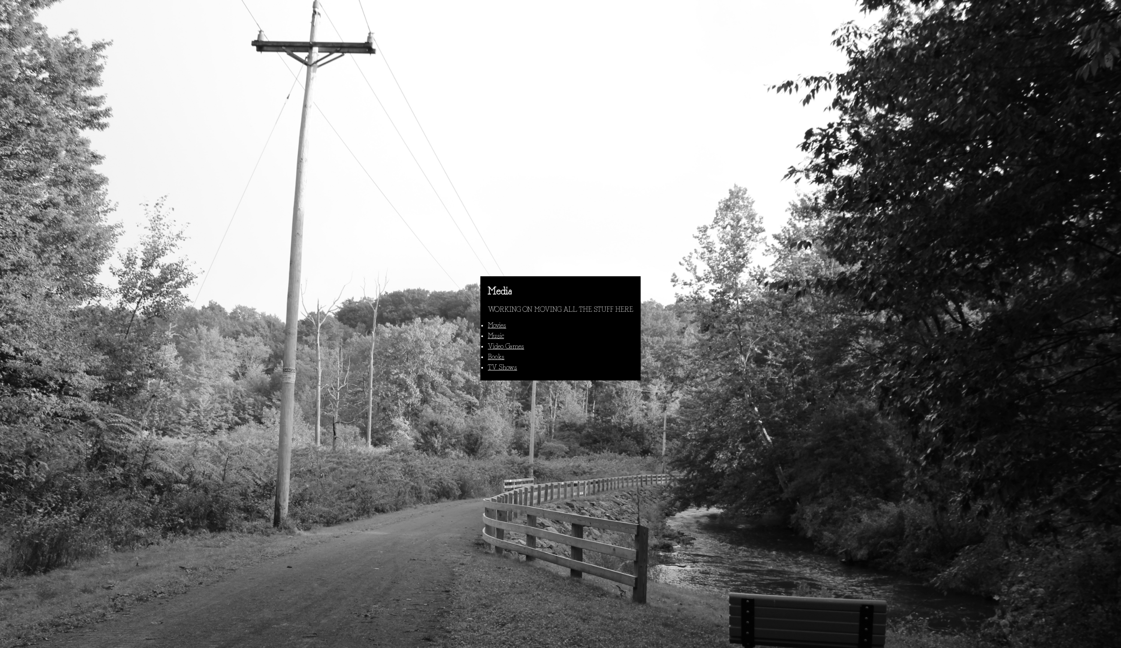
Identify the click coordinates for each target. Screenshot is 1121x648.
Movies (497, 325)
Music (496, 336)
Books (496, 357)
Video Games (506, 346)
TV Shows (502, 367)
